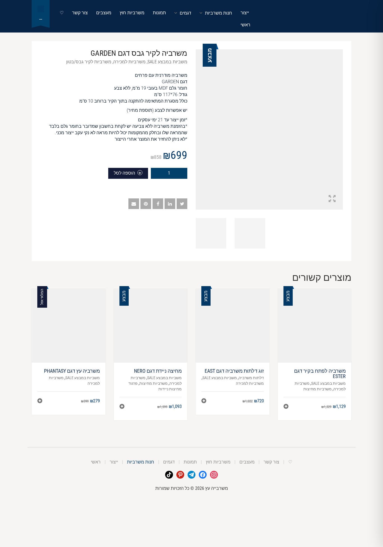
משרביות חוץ (132, 12)
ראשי (245, 24)
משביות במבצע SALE (167, 61)
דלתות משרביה (251, 378)
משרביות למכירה (129, 61)
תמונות (159, 12)
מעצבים (103, 12)
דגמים (185, 13)
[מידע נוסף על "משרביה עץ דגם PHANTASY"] (39, 401)
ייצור (245, 12)
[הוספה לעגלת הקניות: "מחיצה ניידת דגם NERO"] (121, 407)
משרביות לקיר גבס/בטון (88, 61)
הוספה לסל (124, 173)
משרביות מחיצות (317, 389)
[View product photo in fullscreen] (332, 199)
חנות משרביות (218, 13)
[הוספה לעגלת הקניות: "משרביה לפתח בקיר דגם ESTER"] (286, 407)
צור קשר (80, 12)
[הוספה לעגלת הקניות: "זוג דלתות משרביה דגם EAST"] (203, 401)
